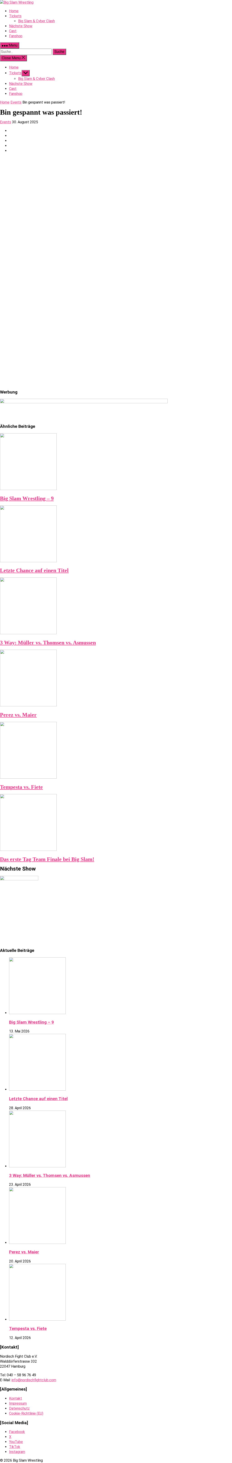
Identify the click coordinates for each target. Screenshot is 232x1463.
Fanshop (15, 94)
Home (14, 67)
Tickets (15, 73)
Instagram (17, 1452)
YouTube (16, 1442)
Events (16, 102)
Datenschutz (19, 1408)
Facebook (17, 1432)
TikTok (14, 1447)
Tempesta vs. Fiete (21, 787)
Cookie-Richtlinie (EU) (26, 1413)
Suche (59, 52)
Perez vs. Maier (18, 715)
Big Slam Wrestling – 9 (27, 498)
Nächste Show (20, 84)
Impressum (18, 1403)
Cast (13, 89)
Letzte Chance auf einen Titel (34, 570)
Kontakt (15, 1398)
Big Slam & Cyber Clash (36, 79)
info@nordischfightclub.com (34, 1380)
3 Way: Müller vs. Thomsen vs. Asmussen (48, 643)
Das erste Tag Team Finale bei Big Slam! (47, 859)
